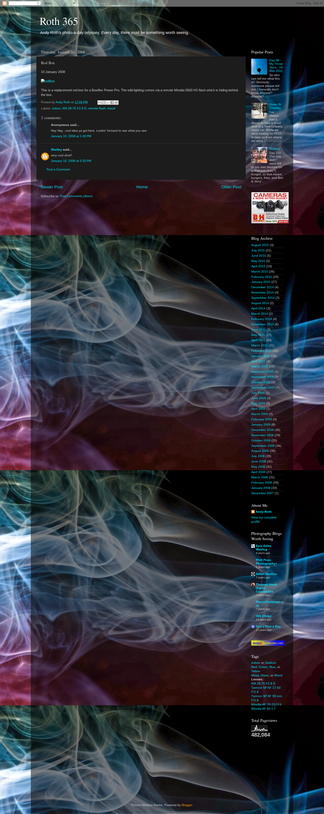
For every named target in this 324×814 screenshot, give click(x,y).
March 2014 (259, 313)
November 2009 (262, 377)
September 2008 (263, 445)
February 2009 (261, 419)
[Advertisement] (273, 767)
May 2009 (258, 403)
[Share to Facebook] (112, 102)
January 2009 (260, 424)
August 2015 (260, 245)
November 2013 (262, 324)
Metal (255, 675)
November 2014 (262, 292)
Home (142, 187)
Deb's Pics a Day (268, 626)
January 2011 (260, 356)
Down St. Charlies (275, 106)
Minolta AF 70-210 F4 (266, 704)
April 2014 (258, 308)
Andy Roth (264, 511)
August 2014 (260, 303)
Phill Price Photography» (266, 561)
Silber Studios (266, 574)
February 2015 (261, 277)
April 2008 (258, 472)
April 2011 (258, 340)
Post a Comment (58, 169)
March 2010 (259, 366)
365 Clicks (263, 616)
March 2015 (259, 271)
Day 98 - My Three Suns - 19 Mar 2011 (276, 66)
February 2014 (261, 319)
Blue (272, 667)
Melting (274, 148)
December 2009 (262, 371)
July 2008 (258, 456)
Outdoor (270, 662)
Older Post (231, 187)
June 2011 (258, 329)
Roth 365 (59, 21)
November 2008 (262, 435)
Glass (265, 675)
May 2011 (258, 335)
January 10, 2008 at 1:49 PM (71, 136)
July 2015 (258, 250)
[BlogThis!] (104, 102)
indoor (56, 108)
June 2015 (258, 255)
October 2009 (260, 382)
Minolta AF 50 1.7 (263, 708)
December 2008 (262, 430)
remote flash (97, 108)
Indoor (255, 662)
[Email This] (99, 102)
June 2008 (258, 461)
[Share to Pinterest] (116, 102)
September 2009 (263, 387)
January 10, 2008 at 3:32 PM (71, 161)
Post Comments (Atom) (76, 196)
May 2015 (258, 261)
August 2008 (260, 451)
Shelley (56, 149)
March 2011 (259, 345)
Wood (278, 675)
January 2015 (260, 282)
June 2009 (258, 398)
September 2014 (263, 297)
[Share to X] (108, 102)
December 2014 (262, 287)
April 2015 (258, 266)
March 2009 (259, 414)
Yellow (255, 671)
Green (263, 667)
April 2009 (258, 408)
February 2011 (261, 350)
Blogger (187, 805)
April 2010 (258, 361)
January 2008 (260, 488)
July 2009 (258, 393)
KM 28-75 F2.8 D (74, 108)
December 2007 (262, 493)
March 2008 (259, 477)
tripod (111, 108)
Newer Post (52, 187)
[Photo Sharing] (48, 81)
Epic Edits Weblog (263, 547)
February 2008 (261, 482)
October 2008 (260, 440)
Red (254, 667)
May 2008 (258, 466)
